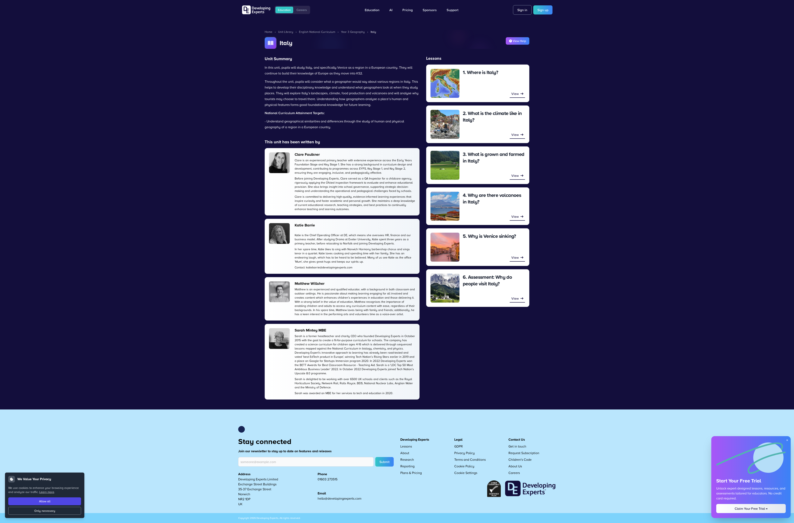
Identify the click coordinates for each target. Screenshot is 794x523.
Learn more (46, 492)
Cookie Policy (464, 466)
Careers (302, 10)
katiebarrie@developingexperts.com (329, 267)
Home (268, 32)
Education (284, 10)
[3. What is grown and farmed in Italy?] (444, 165)
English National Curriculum (317, 32)
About (404, 453)
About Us (515, 466)
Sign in (522, 10)
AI (390, 10)
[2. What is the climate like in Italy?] (444, 124)
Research (407, 459)
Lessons (406, 446)
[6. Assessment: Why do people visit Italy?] (444, 288)
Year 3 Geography (353, 32)
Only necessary (44, 511)
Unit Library (285, 32)
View (515, 93)
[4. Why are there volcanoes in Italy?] (444, 206)
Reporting (407, 466)
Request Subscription (523, 453)
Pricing (407, 10)
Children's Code (520, 459)
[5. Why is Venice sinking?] (444, 247)
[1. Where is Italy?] (444, 83)
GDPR (458, 446)
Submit (384, 462)
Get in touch (517, 446)
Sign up (542, 10)
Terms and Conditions (470, 459)
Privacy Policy (464, 453)
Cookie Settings (465, 472)
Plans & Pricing (411, 472)
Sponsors (430, 10)
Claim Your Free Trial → (751, 508)
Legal (458, 439)
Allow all (44, 501)
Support (452, 10)
